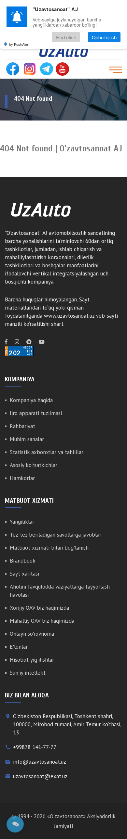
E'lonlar (19, 646)
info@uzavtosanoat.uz (39, 761)
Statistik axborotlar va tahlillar (46, 452)
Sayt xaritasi (24, 573)
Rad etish (66, 37)
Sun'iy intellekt (28, 672)
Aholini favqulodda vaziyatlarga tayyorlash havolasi (60, 590)
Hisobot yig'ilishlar (32, 659)
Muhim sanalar (27, 439)
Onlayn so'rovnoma (32, 633)
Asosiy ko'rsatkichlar (33, 465)
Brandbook (22, 560)
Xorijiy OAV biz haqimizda (39, 607)
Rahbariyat (22, 426)
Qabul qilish (104, 37)
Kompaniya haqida (31, 400)
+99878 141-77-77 (34, 747)
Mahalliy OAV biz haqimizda (42, 620)
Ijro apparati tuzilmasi (36, 413)
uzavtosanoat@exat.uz (40, 776)
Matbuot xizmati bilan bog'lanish (49, 547)
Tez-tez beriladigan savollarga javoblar (55, 534)
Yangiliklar (22, 521)
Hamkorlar (22, 478)
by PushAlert (19, 44)
